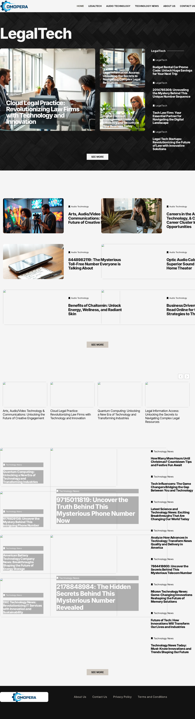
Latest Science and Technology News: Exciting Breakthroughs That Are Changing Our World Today (170, 514)
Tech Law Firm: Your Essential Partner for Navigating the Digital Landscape (168, 118)
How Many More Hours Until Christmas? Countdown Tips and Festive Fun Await (171, 462)
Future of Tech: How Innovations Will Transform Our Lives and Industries (170, 623)
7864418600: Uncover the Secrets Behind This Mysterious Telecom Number (171, 569)
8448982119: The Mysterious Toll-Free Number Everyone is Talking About (94, 263)
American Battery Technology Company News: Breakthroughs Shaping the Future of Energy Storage (18, 562)
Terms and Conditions (152, 696)
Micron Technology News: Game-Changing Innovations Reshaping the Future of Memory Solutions (171, 596)
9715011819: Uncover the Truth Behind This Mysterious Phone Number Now (95, 510)
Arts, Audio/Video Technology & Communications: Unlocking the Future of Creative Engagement (96, 218)
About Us (169, 6)
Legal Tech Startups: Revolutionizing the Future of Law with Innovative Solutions (171, 144)
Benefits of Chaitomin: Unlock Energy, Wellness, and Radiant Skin (95, 309)
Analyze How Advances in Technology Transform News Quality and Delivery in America (171, 543)
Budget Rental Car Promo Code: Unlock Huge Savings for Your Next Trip (172, 70)
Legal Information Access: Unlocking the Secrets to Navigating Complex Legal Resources (121, 77)
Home (80, 6)
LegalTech (95, 6)
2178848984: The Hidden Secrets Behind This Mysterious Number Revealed (93, 597)
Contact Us (187, 6)
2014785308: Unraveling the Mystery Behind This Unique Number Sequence (171, 93)
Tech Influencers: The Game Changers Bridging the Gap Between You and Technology (172, 487)
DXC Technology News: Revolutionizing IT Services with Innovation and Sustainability (22, 607)
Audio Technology (118, 6)
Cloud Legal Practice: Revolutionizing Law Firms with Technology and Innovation (42, 112)
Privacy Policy (122, 696)
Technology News (147, 6)
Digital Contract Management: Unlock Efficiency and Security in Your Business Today (121, 121)
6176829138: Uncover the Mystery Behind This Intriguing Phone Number (21, 522)
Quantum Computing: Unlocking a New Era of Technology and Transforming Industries (119, 414)
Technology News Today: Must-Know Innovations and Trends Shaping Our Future (171, 649)
